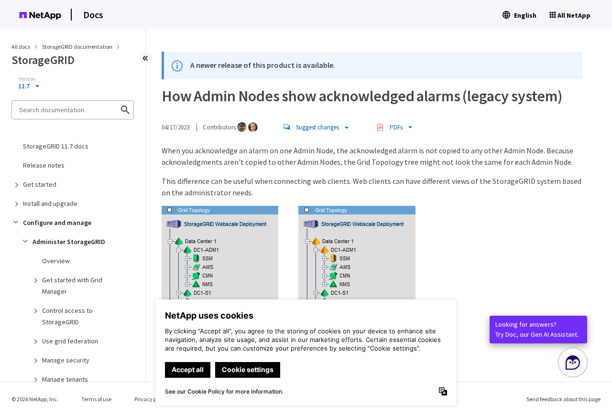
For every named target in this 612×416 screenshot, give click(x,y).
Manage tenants (65, 379)
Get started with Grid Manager (72, 286)
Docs (93, 15)
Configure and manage (57, 222)
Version (27, 79)
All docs (20, 46)
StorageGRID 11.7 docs (55, 146)
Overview (56, 260)
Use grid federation (70, 341)
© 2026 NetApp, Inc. (34, 399)
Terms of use (96, 399)
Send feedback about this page (563, 399)
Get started (39, 184)
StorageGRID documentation (77, 46)
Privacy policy (151, 399)
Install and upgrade (50, 203)
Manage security (65, 360)
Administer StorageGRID (69, 241)
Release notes (44, 165)
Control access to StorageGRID (67, 316)
